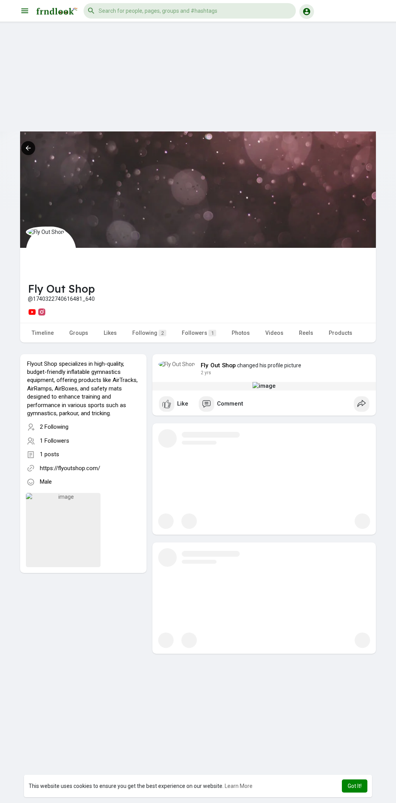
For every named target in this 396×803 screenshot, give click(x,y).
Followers (198, 333)
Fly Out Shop (218, 365)
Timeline (43, 333)
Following (148, 333)
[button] (190, 11)
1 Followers (54, 440)
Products (340, 333)
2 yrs (206, 372)
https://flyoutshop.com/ (70, 468)
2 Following (54, 426)
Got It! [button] (355, 786)
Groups (78, 333)
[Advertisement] (198, 77)
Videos (274, 333)
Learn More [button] (239, 786)
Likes (110, 333)
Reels (306, 333)
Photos (241, 333)
